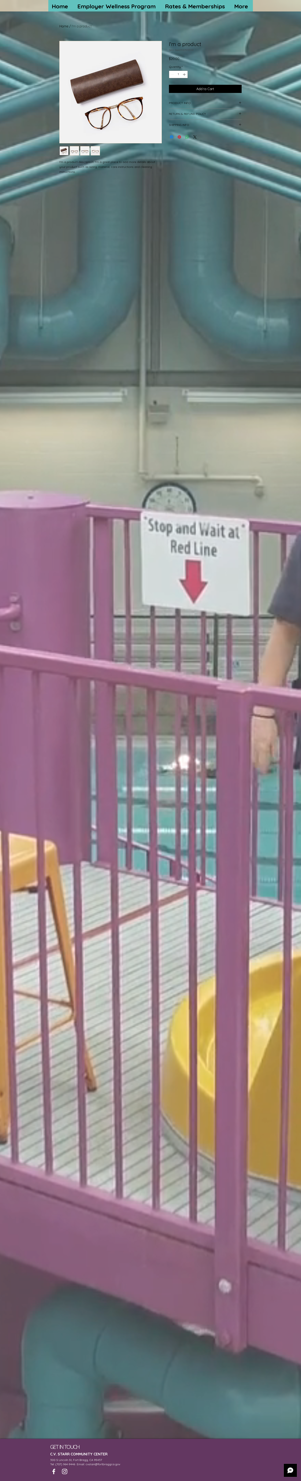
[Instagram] (64, 1471)
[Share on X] (194, 137)
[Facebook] (53, 1471)
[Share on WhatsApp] (187, 137)
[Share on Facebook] (171, 137)
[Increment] (184, 74)
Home (63, 26)
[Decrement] (172, 74)
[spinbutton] (178, 74)
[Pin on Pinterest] (179, 137)
